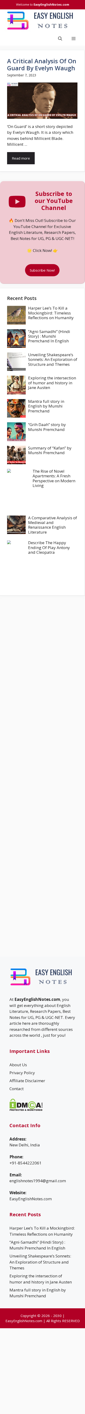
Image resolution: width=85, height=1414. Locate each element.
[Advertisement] (42, 638)
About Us (18, 1064)
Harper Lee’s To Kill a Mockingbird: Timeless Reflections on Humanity (51, 312)
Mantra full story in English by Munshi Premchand (46, 406)
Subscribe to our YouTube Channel (54, 201)
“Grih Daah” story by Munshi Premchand (47, 427)
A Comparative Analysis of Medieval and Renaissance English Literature (52, 525)
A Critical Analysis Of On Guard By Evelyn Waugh (41, 64)
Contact (16, 1088)
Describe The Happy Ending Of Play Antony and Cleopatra (49, 547)
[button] (60, 39)
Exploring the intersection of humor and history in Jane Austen (52, 382)
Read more (21, 158)
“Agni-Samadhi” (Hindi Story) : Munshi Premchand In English (49, 336)
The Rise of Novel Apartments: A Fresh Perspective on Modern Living (54, 478)
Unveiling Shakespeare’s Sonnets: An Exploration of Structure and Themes (52, 359)
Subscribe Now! (42, 270)
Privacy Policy (22, 1072)
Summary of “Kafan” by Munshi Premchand (50, 450)
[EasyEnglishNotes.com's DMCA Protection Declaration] (26, 1109)
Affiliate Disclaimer (27, 1080)
